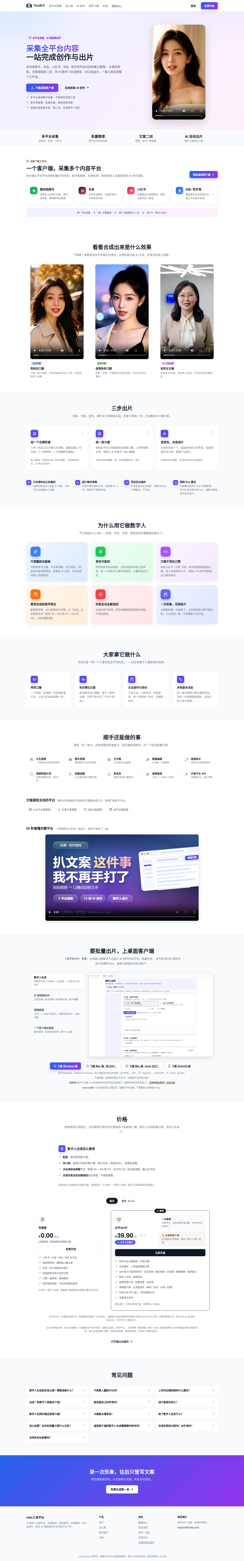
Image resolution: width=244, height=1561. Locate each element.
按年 (128, 1201)
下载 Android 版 (181, 1066)
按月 (111, 1201)
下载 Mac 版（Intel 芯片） (144, 1066)
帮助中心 (117, 6)
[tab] (57, 981)
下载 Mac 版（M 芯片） (103, 1066)
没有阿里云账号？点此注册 (162, 1082)
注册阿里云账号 (146, 1542)
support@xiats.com (188, 1527)
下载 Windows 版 (67, 1066)
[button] (57, 1390)
